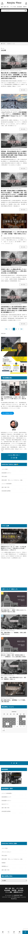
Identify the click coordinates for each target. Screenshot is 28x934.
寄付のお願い (4, 476)
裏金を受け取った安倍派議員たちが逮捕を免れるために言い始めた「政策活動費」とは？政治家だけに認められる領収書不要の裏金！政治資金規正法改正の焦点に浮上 (14, 75)
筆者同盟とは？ (5, 866)
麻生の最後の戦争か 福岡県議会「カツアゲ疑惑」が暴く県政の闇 (13, 700)
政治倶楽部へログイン (6, 472)
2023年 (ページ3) (10, 43)
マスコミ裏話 (8, 892)
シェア (8, 933)
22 (20, 723)
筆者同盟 (25, 6)
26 (10, 726)
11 (7, 721)
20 (14, 723)
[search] (25, 10)
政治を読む (21, 890)
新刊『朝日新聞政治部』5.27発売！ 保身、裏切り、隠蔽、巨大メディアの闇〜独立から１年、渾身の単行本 (13, 398)
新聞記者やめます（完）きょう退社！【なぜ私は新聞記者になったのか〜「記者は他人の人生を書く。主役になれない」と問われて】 (13, 548)
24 (4, 726)
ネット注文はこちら (7, 413)
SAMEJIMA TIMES (18, 895)
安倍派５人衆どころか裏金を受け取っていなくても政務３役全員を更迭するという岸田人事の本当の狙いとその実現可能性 (14, 271)
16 (23, 721)
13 (14, 721)
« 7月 (3, 730)
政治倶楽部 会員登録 (6, 490)
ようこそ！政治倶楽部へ (7, 483)
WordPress (14, 898)
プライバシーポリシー (6, 851)
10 (4, 721)
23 (23, 723)
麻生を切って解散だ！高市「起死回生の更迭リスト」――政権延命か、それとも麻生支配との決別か (13, 655)
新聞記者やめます (18, 892)
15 (20, 721)
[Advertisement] (14, 26)
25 (7, 726)
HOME (3, 43)
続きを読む (23, 89)
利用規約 (4, 862)
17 (4, 723)
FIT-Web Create (16, 897)
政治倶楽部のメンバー (6, 796)
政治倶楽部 (19, 6)
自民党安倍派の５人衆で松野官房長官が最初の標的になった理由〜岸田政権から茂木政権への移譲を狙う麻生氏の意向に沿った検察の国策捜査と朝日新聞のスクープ (14, 309)
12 (10, 721)
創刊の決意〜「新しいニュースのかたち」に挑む (12, 480)
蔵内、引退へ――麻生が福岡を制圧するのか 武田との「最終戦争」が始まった (13, 678)
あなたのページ (5, 804)
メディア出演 (13, 6)
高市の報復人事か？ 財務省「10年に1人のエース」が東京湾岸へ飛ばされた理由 (14, 610)
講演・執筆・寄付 (5, 6)
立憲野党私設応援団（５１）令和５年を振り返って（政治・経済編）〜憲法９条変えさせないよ (14, 233)
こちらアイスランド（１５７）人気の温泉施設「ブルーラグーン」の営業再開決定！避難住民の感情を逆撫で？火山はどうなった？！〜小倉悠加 (14, 114)
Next (21, 329)
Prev (6, 329)
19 (10, 723)
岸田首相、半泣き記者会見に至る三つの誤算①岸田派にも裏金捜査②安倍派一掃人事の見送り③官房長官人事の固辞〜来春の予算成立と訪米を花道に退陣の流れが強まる (14, 154)
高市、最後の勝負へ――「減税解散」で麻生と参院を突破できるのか (13, 633)
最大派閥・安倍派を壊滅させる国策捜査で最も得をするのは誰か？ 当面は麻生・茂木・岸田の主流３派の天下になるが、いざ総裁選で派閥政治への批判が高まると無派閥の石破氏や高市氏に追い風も (14, 194)
